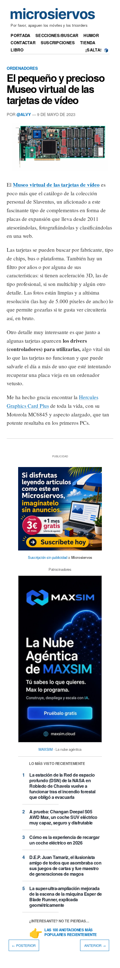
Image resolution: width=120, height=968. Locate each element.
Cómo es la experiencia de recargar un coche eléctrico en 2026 (64, 840)
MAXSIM (46, 749)
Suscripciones (58, 42)
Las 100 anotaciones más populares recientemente (70, 932)
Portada (20, 35)
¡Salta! (93, 50)
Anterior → (94, 945)
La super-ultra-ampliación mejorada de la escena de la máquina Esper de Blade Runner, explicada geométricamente (65, 896)
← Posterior (24, 945)
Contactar (23, 42)
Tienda (87, 42)
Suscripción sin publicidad (47, 557)
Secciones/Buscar (56, 35)
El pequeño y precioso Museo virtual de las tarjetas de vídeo (55, 88)
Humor (91, 35)
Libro (17, 50)
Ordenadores (22, 68)
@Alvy (23, 114)
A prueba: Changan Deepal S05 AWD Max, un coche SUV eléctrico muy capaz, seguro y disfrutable (63, 817)
